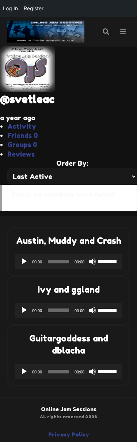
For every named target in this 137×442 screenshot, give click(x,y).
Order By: (72, 163)
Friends (22, 135)
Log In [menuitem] (10, 8)
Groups (22, 144)
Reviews (21, 154)
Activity (21, 126)
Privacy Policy (68, 434)
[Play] (24, 261)
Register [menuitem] (33, 8)
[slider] (108, 260)
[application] (68, 261)
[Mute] (92, 261)
